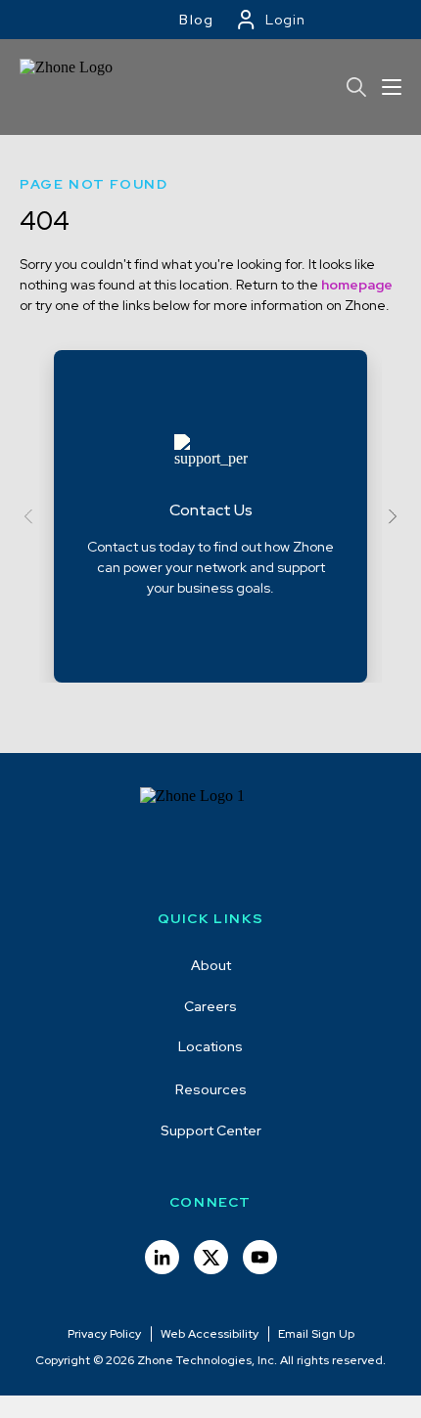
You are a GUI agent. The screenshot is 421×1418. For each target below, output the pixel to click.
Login (285, 19)
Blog (196, 19)
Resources (211, 1089)
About (211, 965)
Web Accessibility (209, 1334)
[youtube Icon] (260, 1257)
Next (389, 517)
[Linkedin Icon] (162, 1257)
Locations (210, 1046)
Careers (210, 1006)
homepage (357, 284)
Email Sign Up (316, 1334)
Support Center (211, 1130)
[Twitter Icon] (211, 1257)
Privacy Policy (104, 1334)
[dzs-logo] (211, 836)
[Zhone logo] (73, 87)
